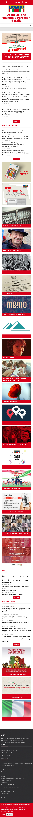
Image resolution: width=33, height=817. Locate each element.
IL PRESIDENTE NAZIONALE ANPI (12, 250)
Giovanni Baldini (5, 793)
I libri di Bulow (7, 336)
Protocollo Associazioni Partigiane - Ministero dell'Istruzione (15, 379)
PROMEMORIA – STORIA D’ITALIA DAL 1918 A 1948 (15, 445)
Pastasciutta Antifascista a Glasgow (12, 594)
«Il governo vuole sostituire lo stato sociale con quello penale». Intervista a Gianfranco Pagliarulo (16, 610)
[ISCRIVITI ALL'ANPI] (16, 172)
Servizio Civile (7, 467)
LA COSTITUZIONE (8, 293)
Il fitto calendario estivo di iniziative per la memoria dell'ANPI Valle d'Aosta (15, 131)
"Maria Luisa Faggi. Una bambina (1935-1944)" (15, 586)
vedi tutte (16, 121)
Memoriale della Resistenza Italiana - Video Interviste (16, 534)
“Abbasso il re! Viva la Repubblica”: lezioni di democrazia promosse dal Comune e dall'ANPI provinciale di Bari (15, 144)
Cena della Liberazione (9, 590)
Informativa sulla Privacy (7, 811)
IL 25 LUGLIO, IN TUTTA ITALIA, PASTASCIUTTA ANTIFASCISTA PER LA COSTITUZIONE (16, 56)
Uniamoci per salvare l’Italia (17, 719)
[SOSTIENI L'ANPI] (16, 194)
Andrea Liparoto (5, 772)
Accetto (3, 814)
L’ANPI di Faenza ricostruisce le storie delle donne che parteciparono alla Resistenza (15, 137)
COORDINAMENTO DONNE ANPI (11, 488)
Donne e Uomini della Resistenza (13, 272)
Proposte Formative (9, 357)
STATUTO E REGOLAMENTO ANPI (12, 225)
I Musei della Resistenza (10, 401)
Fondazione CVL (6, 755)
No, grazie (9, 814)
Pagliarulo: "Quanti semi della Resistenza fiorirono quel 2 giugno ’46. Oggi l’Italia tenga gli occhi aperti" (16, 630)
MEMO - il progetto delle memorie (14, 314)
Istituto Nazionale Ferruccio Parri (10, 753)
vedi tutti (16, 597)
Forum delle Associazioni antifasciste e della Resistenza (16, 696)
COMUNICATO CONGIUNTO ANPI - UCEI (15, 66)
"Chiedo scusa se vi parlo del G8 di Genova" (15, 577)
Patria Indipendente (16, 511)
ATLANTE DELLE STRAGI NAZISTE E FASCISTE (15, 423)
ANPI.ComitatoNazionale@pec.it (11, 787)
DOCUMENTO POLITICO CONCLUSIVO (16, 674)
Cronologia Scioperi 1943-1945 (9, 750)
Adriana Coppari (5, 800)
